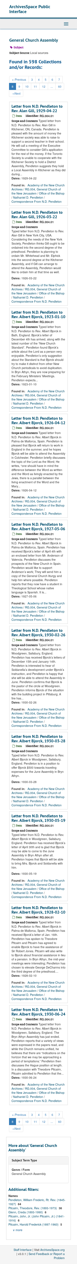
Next (16, 93)
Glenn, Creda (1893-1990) (26, 1212)
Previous (19, 79)
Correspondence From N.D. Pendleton (36, 201)
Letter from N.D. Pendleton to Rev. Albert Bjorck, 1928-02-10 (38, 910)
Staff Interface (23, 1250)
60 (59, 86)
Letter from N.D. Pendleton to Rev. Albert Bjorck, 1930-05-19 (38, 818)
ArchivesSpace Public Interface (29, 9)
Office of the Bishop (51, 193)
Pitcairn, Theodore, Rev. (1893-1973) (33, 1208)
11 (35, 86)
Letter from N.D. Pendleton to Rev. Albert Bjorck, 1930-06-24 (38, 1012)
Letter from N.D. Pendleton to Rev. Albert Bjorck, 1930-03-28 (38, 739)
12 (43, 86)
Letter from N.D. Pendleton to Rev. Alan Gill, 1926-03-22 (37, 214)
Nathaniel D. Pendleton (28, 197)
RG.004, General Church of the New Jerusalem (36, 191)
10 (27, 86)
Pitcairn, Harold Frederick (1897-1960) (33, 1224)
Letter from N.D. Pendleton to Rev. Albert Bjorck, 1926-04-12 (38, 420)
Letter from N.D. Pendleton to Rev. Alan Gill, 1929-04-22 (37, 108)
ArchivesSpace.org (52, 1250)
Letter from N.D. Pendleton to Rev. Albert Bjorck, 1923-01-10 (38, 314)
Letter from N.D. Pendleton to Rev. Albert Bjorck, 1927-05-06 (38, 526)
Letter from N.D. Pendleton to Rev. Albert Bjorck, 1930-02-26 (38, 633)
